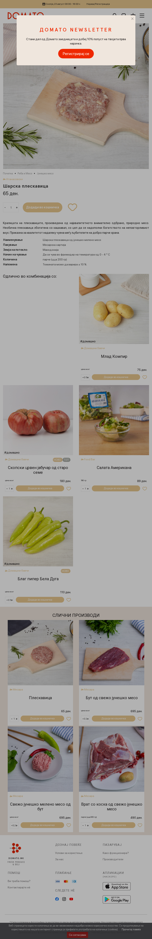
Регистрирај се (76, 53)
